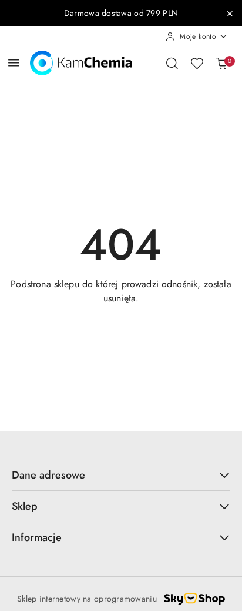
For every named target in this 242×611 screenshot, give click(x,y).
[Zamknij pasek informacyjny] (229, 13)
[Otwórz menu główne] (14, 62)
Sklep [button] (25, 506)
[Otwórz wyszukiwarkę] (172, 63)
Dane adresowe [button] (48, 475)
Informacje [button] (37, 537)
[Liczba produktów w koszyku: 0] (221, 63)
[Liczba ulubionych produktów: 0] (196, 63)
